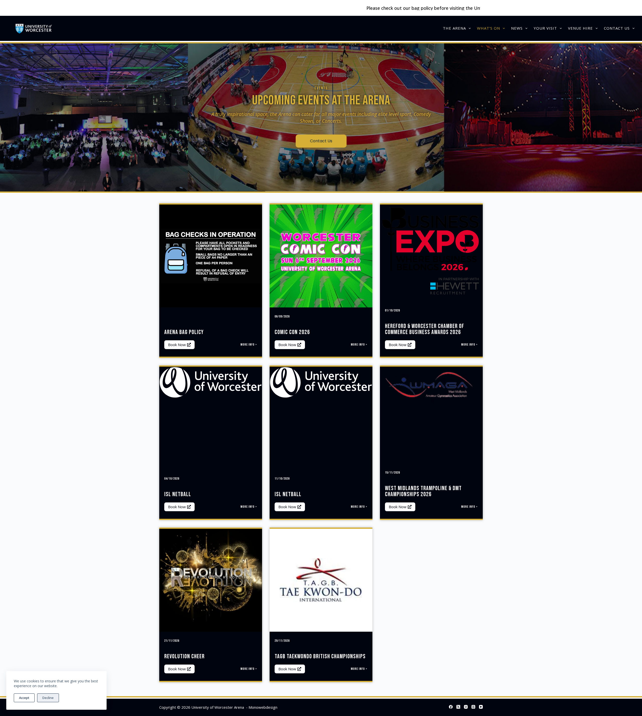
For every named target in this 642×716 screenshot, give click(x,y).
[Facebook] (451, 707)
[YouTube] (481, 707)
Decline (48, 697)
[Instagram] (466, 707)
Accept (24, 697)
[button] (179, 344)
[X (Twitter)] (458, 707)
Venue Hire (580, 28)
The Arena (454, 28)
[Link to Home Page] (33, 28)
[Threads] (473, 707)
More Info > (248, 345)
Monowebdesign (263, 707)
